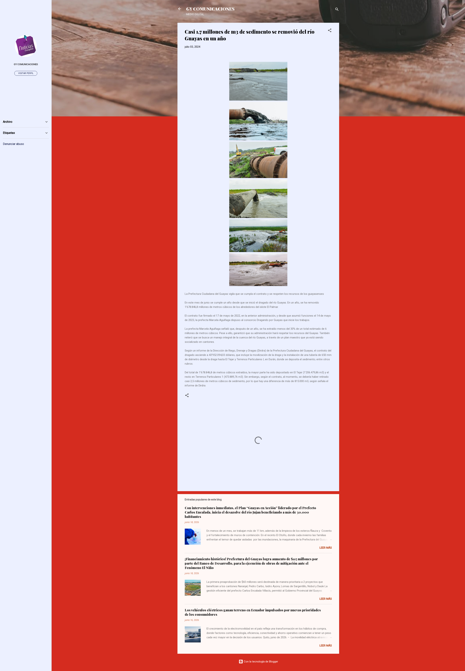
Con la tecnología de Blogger (260, 661)
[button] (329, 31)
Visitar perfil (25, 73)
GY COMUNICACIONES (210, 9)
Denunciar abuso (13, 144)
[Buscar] (337, 9)
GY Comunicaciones (26, 64)
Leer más (326, 547)
